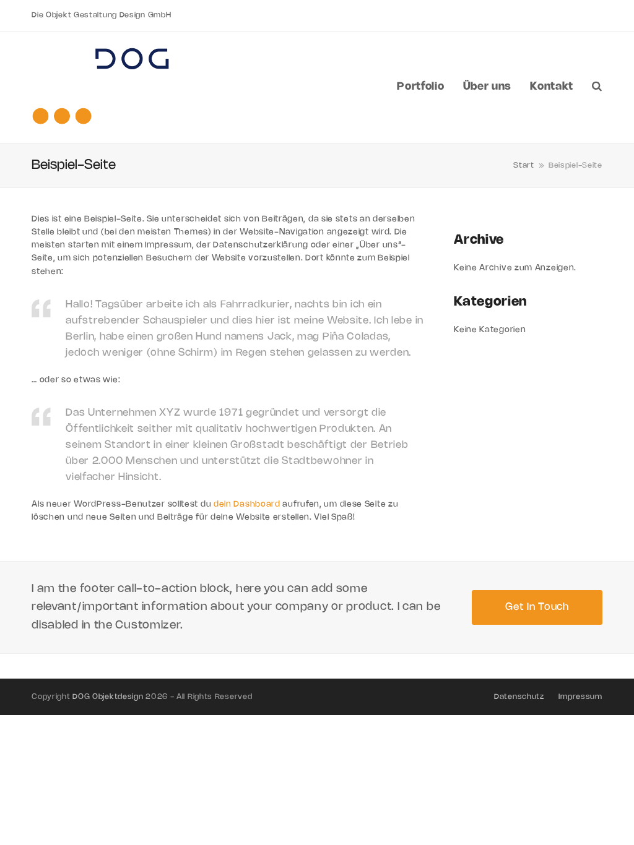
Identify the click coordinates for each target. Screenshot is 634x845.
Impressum (580, 696)
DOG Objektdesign (107, 696)
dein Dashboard (247, 504)
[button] (597, 87)
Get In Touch (536, 607)
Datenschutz (519, 696)
